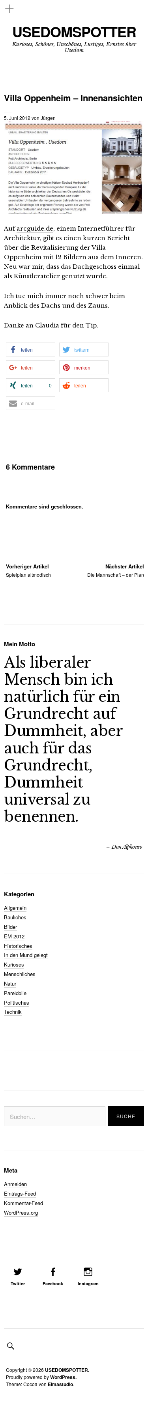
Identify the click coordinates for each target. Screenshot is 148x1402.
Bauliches (15, 917)
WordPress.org (21, 1212)
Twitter (18, 1283)
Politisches (16, 1002)
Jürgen (48, 117)
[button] (30, 349)
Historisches (18, 945)
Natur (10, 983)
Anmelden (15, 1184)
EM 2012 (14, 936)
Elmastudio (60, 1384)
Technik (13, 1011)
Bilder (10, 926)
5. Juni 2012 (17, 117)
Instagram (88, 1283)
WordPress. (63, 1377)
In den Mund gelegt (26, 955)
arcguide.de (35, 228)
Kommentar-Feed (23, 1203)
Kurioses (14, 964)
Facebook (53, 1283)
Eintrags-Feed (20, 1193)
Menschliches (20, 974)
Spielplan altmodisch (28, 570)
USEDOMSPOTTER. (67, 1369)
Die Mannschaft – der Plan (115, 570)
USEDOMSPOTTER (74, 31)
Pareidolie (15, 993)
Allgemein (15, 907)
